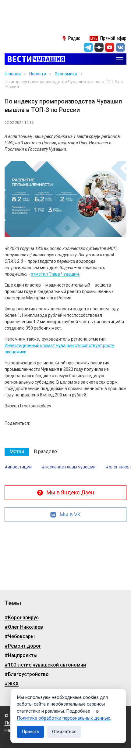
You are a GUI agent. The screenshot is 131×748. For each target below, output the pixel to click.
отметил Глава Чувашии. (55, 274)
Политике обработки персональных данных (63, 718)
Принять (30, 731)
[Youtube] (109, 47)
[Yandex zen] (99, 47)
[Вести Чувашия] (35, 59)
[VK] (120, 47)
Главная (13, 73)
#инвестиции (18, 466)
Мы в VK (70, 514)
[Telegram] (88, 47)
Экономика (66, 73)
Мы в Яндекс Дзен (70, 492)
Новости (37, 73)
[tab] (17, 452)
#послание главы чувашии (69, 466)
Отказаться (64, 731)
